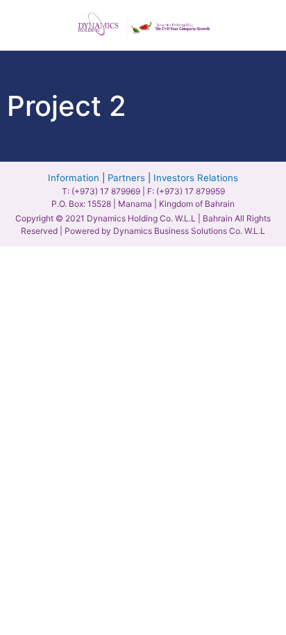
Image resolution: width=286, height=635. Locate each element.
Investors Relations (195, 177)
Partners (126, 177)
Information (73, 177)
